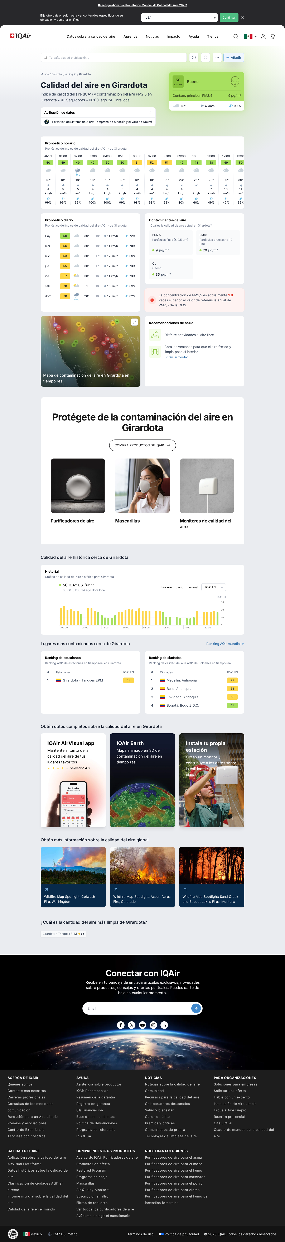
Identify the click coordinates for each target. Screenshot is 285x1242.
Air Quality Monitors (93, 1190)
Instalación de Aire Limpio (235, 1104)
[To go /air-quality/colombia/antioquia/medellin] (195, 680)
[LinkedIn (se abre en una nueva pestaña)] (164, 1025)
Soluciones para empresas (235, 1084)
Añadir (236, 57)
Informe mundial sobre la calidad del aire (38, 1199)
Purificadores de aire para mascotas (175, 1177)
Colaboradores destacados (167, 1104)
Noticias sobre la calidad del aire (172, 1084)
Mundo (45, 74)
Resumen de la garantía (95, 1097)
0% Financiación (89, 1110)
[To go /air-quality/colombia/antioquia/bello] (195, 688)
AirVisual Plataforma (24, 1164)
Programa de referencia (96, 1129)
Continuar (229, 17)
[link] (235, 36)
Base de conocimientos (95, 1117)
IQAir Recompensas (92, 1091)
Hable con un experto (232, 1097)
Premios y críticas (160, 1123)
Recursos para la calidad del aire (172, 1097)
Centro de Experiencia (26, 1129)
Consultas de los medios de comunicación (30, 1107)
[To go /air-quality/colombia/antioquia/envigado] (195, 697)
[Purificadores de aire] (78, 486)
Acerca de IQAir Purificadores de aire (107, 1157)
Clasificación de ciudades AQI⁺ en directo (35, 1186)
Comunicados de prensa (165, 1129)
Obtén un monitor (176, 357)
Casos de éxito (157, 1117)
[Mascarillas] (142, 486)
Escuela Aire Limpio (230, 1110)
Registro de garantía (93, 1104)
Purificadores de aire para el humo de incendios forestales (176, 1199)
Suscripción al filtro (92, 1196)
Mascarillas (85, 1183)
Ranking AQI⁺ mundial (223, 644)
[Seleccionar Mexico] (250, 36)
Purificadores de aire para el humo (173, 1170)
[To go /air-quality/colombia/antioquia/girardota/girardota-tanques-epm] (91, 680)
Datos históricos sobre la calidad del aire (38, 1173)
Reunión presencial (229, 1117)
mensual (192, 587)
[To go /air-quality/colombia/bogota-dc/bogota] (195, 705)
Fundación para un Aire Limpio (33, 1117)
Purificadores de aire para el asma (173, 1157)
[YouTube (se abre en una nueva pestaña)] (142, 1025)
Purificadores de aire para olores (172, 1190)
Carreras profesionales (26, 1097)
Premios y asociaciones (27, 1123)
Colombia (57, 74)
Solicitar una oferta (230, 1091)
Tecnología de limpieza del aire (171, 1136)
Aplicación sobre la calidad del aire (37, 1157)
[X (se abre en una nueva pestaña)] (131, 1025)
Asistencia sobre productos (99, 1084)
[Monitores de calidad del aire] (207, 486)
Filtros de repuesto (92, 1203)
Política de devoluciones (96, 1123)
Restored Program (91, 1170)
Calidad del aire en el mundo (31, 1209)
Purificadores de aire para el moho (174, 1164)
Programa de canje (92, 1177)
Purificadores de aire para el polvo (174, 1183)
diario (179, 587)
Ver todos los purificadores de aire (105, 1209)
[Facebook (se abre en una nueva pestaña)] (121, 1025)
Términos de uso (140, 1234)
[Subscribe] (196, 1008)
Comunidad (154, 1091)
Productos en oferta (93, 1164)
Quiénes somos (20, 1084)
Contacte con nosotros (27, 1091)
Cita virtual (223, 1123)
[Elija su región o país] (250, 36)
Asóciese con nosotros (26, 1136)
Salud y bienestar (159, 1110)
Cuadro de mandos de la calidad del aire (244, 1132)
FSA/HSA (83, 1136)
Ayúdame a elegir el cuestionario (103, 1216)
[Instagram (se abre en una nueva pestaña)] (153, 1025)
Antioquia (70, 74)
